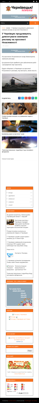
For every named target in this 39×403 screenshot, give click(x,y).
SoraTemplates (12, 400)
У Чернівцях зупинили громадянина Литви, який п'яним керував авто (18, 261)
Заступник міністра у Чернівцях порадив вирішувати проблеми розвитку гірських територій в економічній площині (18, 223)
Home (3, 28)
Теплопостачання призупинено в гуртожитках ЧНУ (20, 267)
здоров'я (12, 195)
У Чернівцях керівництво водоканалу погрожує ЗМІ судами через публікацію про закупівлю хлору (19, 244)
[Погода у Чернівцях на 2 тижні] (19, 319)
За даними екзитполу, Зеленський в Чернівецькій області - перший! (18, 215)
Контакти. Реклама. (21, 253)
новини (8, 28)
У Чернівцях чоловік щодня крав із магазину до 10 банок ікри (18, 237)
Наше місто (10, 249)
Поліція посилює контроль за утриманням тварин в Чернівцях (17, 117)
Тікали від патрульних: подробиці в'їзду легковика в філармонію (17, 151)
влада (11, 192)
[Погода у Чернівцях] (19, 314)
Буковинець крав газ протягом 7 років (13, 134)
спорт (11, 205)
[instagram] (36, 1)
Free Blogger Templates (31, 400)
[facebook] (33, 1)
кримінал (12, 199)
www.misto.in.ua (19, 374)
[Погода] (13, 316)
